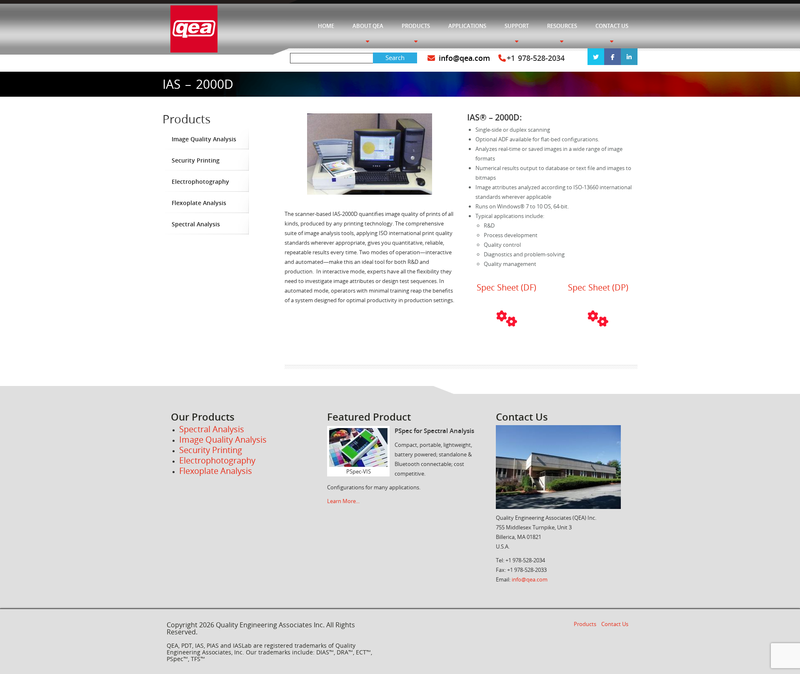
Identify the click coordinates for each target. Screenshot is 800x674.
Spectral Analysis (196, 224)
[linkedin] (629, 56)
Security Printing (196, 160)
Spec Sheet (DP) (598, 287)
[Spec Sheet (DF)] (506, 319)
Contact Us (614, 624)
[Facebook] (612, 56)
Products (585, 624)
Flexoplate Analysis (199, 203)
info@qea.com (463, 58)
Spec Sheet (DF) (506, 287)
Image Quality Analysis (204, 139)
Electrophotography (200, 181)
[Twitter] (596, 56)
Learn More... (343, 501)
